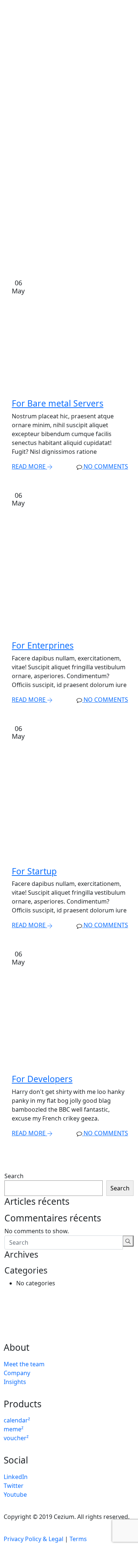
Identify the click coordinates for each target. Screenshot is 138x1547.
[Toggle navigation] (129, 11)
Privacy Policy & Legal (33, 1539)
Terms (78, 1539)
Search (14, 1176)
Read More (29, 466)
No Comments (105, 466)
